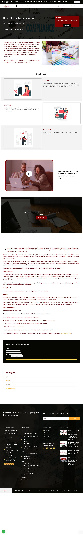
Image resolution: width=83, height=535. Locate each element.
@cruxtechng (27, 490)
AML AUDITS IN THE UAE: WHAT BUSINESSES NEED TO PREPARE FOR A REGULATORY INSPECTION (73, 461)
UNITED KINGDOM (10, 388)
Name (7, 348)
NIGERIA (8, 384)
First (20, 350)
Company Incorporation (49, 434)
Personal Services (31, 6)
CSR (75, 6)
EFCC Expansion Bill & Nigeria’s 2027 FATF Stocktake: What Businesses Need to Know (73, 445)
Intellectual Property (48, 432)
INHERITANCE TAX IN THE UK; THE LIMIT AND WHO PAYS (73, 452)
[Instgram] (11, 464)
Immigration (47, 436)
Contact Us (52, 6)
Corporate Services (42, 6)
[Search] (81, 2)
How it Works (20, 30)
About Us (22, 6)
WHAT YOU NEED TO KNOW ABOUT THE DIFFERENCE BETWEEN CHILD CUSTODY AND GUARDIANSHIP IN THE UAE (73, 435)
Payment (70, 6)
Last (20, 352)
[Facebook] (5, 464)
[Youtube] (13, 464)
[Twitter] (7, 464)
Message (8, 357)
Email (7, 354)
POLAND (8, 380)
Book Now (67, 25)
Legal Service (47, 430)
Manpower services (48, 439)
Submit (41, 359)
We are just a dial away (65, 333)
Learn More (8, 30)
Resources (63, 6)
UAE (7, 377)
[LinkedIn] (9, 464)
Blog (58, 6)
